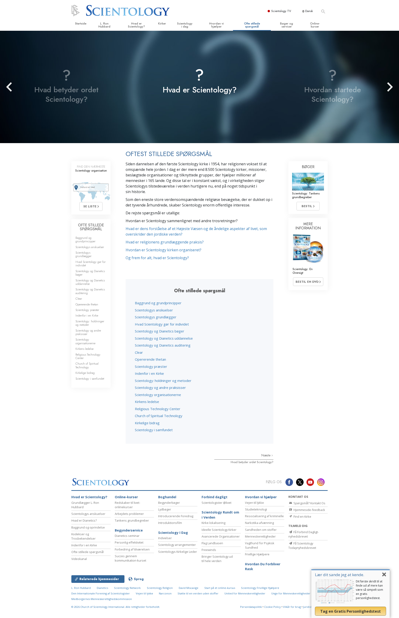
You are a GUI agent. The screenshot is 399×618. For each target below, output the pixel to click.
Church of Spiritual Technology (158, 415)
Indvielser (165, 538)
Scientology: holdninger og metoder (163, 380)
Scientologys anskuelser (154, 310)
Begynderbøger (169, 503)
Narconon (165, 593)
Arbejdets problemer (129, 514)
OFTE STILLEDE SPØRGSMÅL (91, 227)
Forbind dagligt (214, 497)
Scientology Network (127, 588)
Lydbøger (164, 509)
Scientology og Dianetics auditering (162, 345)
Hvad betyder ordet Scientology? (252, 462)
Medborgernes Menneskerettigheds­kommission (101, 599)
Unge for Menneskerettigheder (290, 593)
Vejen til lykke (254, 503)
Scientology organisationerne (158, 394)
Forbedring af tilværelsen (132, 549)
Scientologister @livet (216, 503)
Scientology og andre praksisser (160, 387)
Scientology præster (151, 366)
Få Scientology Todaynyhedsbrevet (302, 545)
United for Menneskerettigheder (244, 593)
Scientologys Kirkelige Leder (177, 552)
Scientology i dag (184, 25)
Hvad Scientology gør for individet (162, 324)
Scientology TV (281, 11)
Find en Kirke (302, 516)
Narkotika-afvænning (259, 523)
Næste (266, 455)
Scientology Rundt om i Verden (220, 515)
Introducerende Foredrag (175, 516)
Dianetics (102, 588)
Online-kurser (315, 25)
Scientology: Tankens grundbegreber (306, 195)
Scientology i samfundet (154, 429)
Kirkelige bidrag (147, 423)
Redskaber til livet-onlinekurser (127, 505)
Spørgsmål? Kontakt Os (309, 503)
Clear (139, 352)
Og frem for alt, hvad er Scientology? (157, 257)
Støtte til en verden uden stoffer (198, 593)
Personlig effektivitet (129, 542)
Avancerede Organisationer (221, 536)
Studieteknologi (256, 509)
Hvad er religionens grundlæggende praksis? (165, 242)
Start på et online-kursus (219, 588)
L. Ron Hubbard (104, 25)
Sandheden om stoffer (261, 530)
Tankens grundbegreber (132, 520)
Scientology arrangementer (177, 545)
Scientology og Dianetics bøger (159, 331)
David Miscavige (188, 588)
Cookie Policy (272, 607)
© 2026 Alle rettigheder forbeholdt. (115, 607)
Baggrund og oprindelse (88, 527)
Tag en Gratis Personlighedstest (350, 611)
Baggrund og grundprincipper (158, 303)
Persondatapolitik (251, 607)
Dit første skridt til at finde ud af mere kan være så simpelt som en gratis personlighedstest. (369, 589)
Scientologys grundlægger (155, 317)
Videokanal (79, 559)
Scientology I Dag (173, 532)
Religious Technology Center (157, 408)
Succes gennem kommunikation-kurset (130, 558)
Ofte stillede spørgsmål (252, 25)
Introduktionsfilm (170, 523)
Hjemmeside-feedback (309, 510)
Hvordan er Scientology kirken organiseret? (163, 249)
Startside (80, 23)
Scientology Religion (160, 588)
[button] (17, 87)
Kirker (162, 23)
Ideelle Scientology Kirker (219, 530)
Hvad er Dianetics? (84, 520)
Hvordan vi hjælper (216, 25)
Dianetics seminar (127, 536)
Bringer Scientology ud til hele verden (217, 558)
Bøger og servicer (286, 25)
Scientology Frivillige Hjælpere (260, 588)
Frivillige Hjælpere (257, 554)
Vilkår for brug (292, 607)
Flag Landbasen (212, 543)
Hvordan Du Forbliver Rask (262, 566)
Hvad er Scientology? (136, 25)
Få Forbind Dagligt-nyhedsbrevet (303, 534)
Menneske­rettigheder (260, 536)
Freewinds (209, 550)
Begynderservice (129, 530)
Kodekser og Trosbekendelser (83, 536)
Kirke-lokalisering (213, 523)
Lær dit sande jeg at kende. (339, 574)
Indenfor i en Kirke (149, 373)
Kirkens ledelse (147, 401)
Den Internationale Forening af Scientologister (100, 593)
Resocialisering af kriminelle (264, 516)
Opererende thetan (150, 359)
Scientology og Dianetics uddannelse (164, 338)
